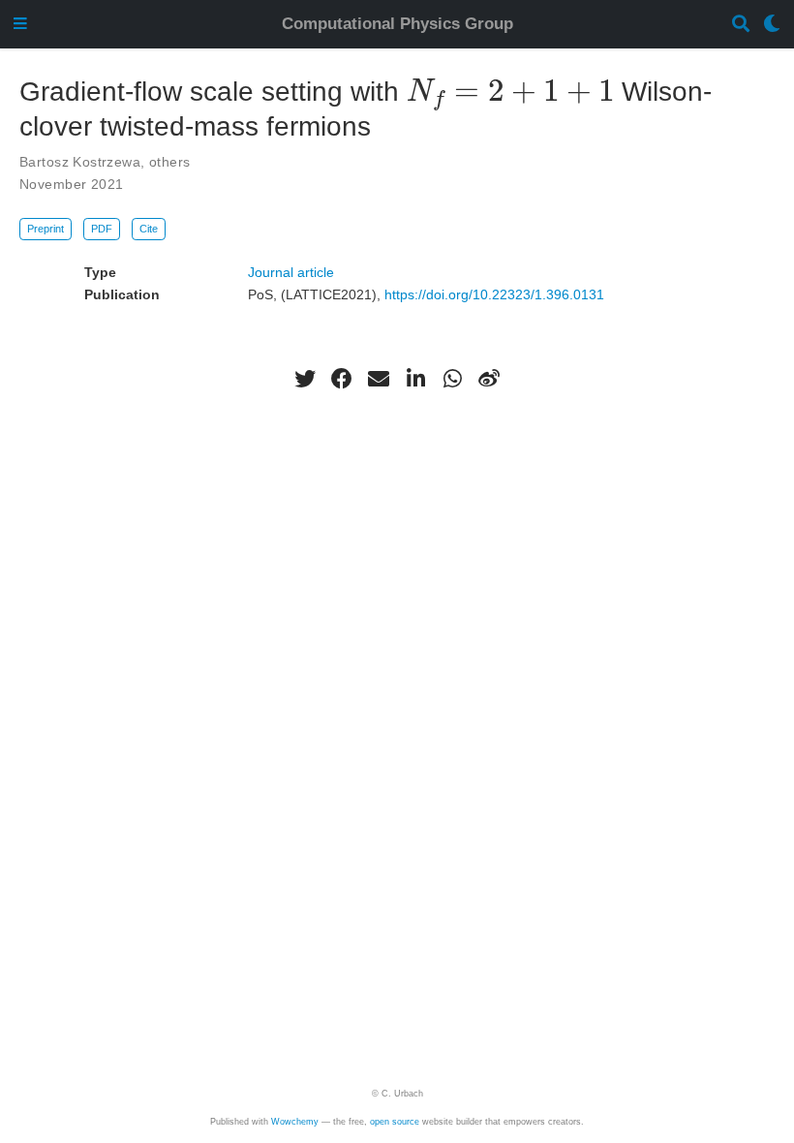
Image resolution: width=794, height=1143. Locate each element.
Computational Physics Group (397, 24)
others (170, 162)
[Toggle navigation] (20, 25)
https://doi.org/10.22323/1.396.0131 (494, 294)
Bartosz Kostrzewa (79, 162)
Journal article (291, 272)
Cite (148, 228)
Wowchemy (295, 1122)
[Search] (740, 25)
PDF (101, 228)
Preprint (45, 228)
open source (394, 1122)
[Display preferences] (771, 25)
